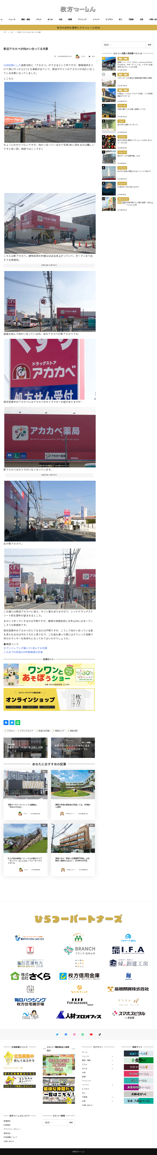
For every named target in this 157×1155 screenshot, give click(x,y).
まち (93, 56)
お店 (60, 19)
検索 (149, 44)
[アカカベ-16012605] (50, 436)
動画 (70, 19)
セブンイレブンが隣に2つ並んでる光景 (25, 648)
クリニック (82, 19)
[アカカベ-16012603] (50, 111)
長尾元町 (73, 730)
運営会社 (7, 1133)
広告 (141, 19)
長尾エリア (60, 730)
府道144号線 (44, 730)
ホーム (84, 1052)
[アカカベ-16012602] (50, 300)
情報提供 (7, 1121)
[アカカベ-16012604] (50, 368)
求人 (120, 19)
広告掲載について (10, 1137)
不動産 (131, 19)
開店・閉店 (25, 19)
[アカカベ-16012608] (50, 510)
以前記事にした (12, 65)
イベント (96, 19)
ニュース (12, 19)
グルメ (38, 19)
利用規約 (7, 1125)
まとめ (50, 19)
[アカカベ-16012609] (50, 577)
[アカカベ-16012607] (50, 222)
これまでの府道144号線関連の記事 (23, 652)
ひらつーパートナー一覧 (13, 1067)
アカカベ (11, 730)
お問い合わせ (87, 1105)
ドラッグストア (26, 730)
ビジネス (109, 19)
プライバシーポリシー (12, 1129)
